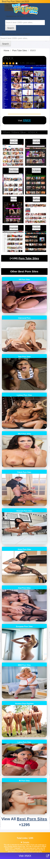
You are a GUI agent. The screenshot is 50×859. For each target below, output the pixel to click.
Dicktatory (36, 170)
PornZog (14, 142)
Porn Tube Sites (28, 258)
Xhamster (13, 228)
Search (10, 28)
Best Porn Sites (32, 819)
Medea (14, 199)
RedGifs (36, 142)
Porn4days (14, 170)
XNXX (27, 120)
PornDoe (36, 228)
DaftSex (36, 199)
